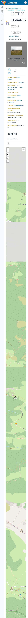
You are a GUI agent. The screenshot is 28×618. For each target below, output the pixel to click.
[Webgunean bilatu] (2, 8)
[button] (16, 423)
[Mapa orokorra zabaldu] (2, 13)
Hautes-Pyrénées (20, 10)
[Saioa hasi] (2, 21)
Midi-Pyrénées (10, 10)
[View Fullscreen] (8, 158)
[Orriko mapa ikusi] (9, 69)
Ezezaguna (21, 82)
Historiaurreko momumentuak (13, 8)
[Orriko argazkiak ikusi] (9, 72)
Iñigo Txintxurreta (13, 36)
